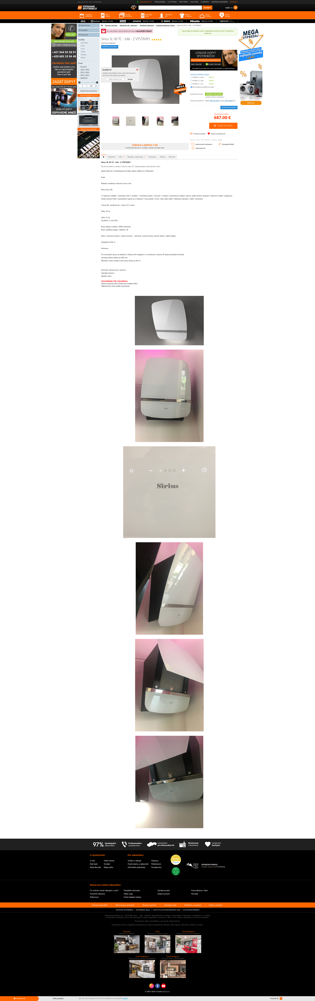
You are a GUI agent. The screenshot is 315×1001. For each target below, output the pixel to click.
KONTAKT (233, 2)
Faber (83, 51)
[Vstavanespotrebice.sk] (157, 990)
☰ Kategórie (83, 30)
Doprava (154, 861)
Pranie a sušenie (215, 905)
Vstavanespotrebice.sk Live (88, 95)
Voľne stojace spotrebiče (124, 905)
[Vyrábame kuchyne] (213, 844)
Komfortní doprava (97, 894)
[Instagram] (151, 990)
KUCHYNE (194, 2)
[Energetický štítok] (220, 145)
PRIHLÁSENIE (160, 2)
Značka (81, 40)
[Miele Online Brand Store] (201, 21)
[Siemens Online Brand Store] (143, 21)
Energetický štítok (228, 144)
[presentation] (103, 157)
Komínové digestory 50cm (165, 25)
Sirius (220, 140)
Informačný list (200, 148)
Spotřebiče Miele (143, 910)
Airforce (84, 43)
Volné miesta (109, 861)
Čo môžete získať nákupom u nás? (104, 890)
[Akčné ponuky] (134, 7)
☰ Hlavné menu (84, 25)
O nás (92, 861)
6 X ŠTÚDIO (172, 2)
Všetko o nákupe (134, 861)
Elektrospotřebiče (191, 910)
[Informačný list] (193, 149)
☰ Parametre (83, 35)
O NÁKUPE (205, 2)
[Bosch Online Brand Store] (172, 21)
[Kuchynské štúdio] (189, 844)
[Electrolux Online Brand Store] (102, 21)
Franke (83, 54)
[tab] (103, 157)
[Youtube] (163, 990)
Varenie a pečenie (111, 25)
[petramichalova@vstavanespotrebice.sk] (213, 70)
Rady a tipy (128, 894)
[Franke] (122, 21)
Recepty (194, 894)
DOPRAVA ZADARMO (220, 2)
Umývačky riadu (170, 905)
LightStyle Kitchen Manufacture (166, 910)
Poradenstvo (156, 867)
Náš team (94, 864)
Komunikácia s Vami (199, 890)
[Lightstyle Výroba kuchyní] (226, 21)
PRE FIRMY (183, 2)
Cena (80, 63)
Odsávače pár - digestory (128, 25)
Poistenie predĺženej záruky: (199, 74)
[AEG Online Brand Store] (83, 21)
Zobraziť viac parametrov (88, 91)
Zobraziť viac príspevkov (88, 129)
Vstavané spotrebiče (100, 905)
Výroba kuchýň (164, 890)
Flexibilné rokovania (132, 890)
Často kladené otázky (132, 897)
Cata (82, 46)
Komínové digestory (147, 25)
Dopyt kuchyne (164, 894)
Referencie (94, 897)
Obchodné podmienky (136, 867)
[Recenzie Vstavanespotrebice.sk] (176, 860)
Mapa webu (108, 867)
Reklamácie (156, 864)
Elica (83, 49)
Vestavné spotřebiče (124, 910)
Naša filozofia (95, 867)
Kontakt (107, 864)
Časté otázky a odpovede (138, 864)
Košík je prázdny (58, 998)
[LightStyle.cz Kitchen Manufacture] (89, 145)
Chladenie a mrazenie (192, 905)
